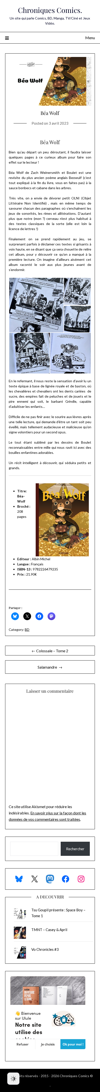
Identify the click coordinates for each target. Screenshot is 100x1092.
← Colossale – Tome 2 (50, 650)
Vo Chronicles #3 (45, 949)
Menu (90, 37)
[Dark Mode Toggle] (13, 1079)
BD (27, 629)
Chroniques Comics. (50, 10)
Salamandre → (50, 667)
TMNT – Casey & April (49, 929)
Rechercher (75, 849)
